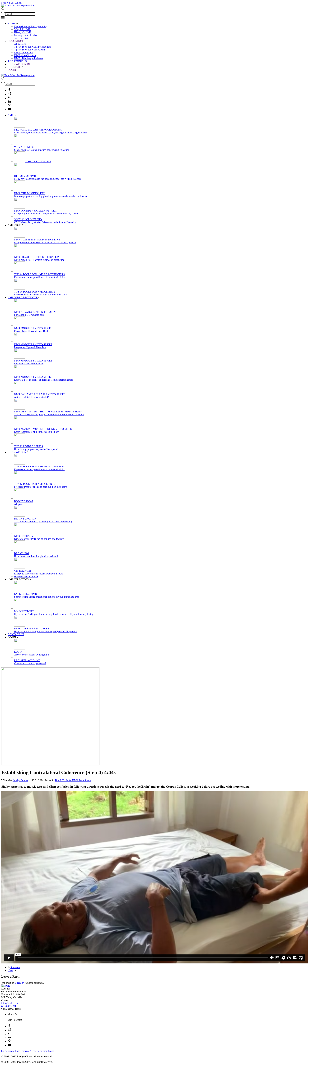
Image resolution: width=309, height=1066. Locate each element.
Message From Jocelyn (25, 35)
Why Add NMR (22, 29)
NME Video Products (25, 55)
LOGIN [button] (12, 69)
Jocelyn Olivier (22, 38)
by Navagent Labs (10, 1051)
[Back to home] (18, 5)
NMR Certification (23, 52)
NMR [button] (11, 115)
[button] (3, 9)
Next (10, 970)
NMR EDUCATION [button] (19, 225)
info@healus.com (10, 1003)
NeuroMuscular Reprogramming (30, 26)
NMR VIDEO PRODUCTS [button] (23, 297)
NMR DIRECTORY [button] (19, 579)
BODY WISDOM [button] (17, 452)
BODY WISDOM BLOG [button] (21, 64)
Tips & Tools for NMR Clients (29, 49)
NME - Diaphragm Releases (28, 58)
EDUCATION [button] (15, 41)
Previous (15, 967)
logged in (19, 982)
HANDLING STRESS (26, 576)
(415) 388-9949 (9, 1006)
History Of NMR (23, 32)
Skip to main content (11, 2)
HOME (12, 23)
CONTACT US (16, 634)
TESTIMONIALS (17, 61)
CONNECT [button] (14, 67)
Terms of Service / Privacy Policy (37, 1051)
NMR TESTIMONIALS (38, 161)
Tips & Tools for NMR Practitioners (32, 46)
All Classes (20, 43)
